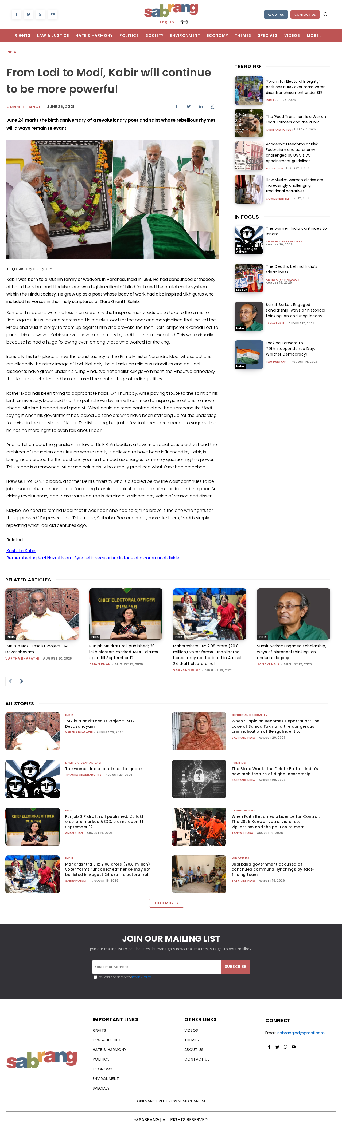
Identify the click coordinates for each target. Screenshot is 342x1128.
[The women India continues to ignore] (249, 240)
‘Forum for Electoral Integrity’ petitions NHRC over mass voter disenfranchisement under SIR (295, 87)
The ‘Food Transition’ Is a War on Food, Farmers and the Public (296, 119)
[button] (325, 14)
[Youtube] (52, 14)
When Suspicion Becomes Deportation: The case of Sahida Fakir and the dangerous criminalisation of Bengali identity (276, 726)
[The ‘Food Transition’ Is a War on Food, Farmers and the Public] (249, 123)
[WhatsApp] (40, 14)
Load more (165, 903)
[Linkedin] (201, 106)
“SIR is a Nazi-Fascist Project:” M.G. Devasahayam (100, 723)
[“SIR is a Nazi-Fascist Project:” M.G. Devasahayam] (42, 614)
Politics (239, 763)
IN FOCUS (247, 217)
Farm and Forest (279, 130)
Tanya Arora (242, 833)
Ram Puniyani (276, 362)
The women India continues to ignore (103, 768)
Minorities (240, 858)
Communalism (277, 198)
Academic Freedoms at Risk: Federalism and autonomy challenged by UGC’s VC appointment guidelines (292, 152)
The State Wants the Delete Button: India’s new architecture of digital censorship (275, 771)
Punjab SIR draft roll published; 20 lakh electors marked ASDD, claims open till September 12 (123, 651)
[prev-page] (10, 681)
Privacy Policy (141, 977)
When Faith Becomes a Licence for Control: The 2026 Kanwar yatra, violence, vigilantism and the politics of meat (276, 822)
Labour (241, 290)
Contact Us (305, 15)
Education (275, 168)
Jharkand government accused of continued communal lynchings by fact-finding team (273, 869)
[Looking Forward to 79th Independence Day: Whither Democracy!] (249, 354)
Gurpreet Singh (23, 107)
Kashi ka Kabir (21, 551)
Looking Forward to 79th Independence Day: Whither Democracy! (290, 348)
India (11, 52)
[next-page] (21, 681)
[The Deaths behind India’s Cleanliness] (249, 278)
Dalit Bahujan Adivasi (247, 250)
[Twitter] (28, 14)
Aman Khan (100, 664)
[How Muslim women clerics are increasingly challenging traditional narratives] (249, 189)
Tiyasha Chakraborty (284, 242)
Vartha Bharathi (22, 658)
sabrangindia (187, 670)
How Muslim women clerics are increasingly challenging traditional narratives (294, 185)
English (167, 22)
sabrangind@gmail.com (301, 1032)
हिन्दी (184, 22)
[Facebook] (16, 14)
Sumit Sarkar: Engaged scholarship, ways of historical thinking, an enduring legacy (295, 310)
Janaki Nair (275, 323)
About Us (276, 15)
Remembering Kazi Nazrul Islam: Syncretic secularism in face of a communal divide (92, 558)
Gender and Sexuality (249, 715)
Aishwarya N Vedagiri (283, 280)
